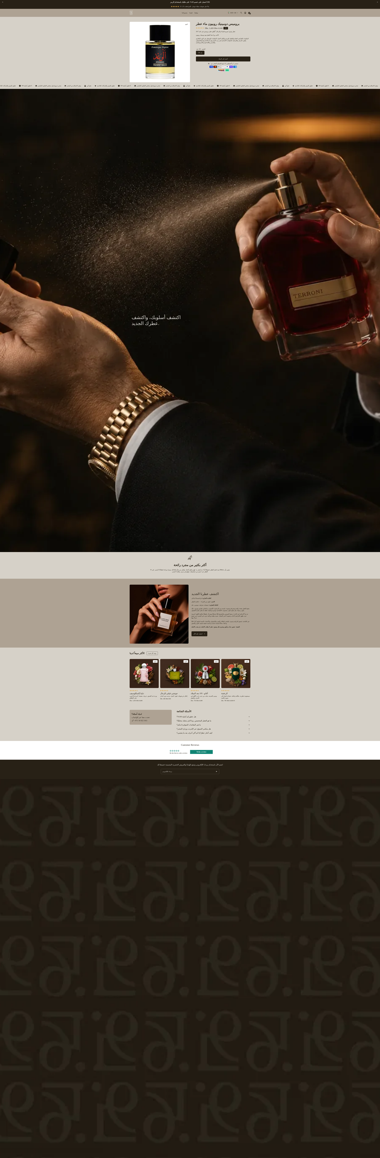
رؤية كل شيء (152, 653)
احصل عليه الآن (198, 634)
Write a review (201, 752)
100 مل (200, 52)
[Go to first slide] (377, 2)
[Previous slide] (2, 2)
